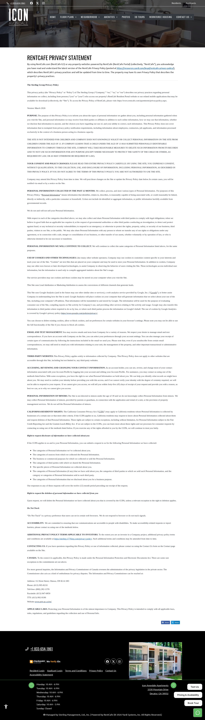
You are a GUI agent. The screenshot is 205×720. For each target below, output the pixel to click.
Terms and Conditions (76, 670)
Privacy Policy (96, 670)
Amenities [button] (110, 17)
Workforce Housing (160, 17)
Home (53, 17)
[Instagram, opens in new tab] (43, 3)
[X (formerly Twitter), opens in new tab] (37, 3)
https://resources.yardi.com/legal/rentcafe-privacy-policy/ (145, 68)
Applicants (192, 3)
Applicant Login (54, 670)
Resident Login (37, 670)
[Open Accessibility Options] (6, 707)
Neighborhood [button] (89, 17)
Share (166, 622)
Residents (177, 3)
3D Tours (140, 17)
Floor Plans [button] (67, 17)
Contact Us (110, 670)
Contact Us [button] (183, 17)
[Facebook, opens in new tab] (31, 3)
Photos (126, 17)
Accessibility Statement (41, 674)
